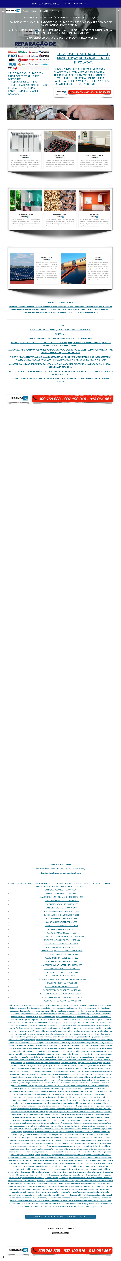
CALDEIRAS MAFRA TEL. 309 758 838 (61, 929)
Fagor (89, 312)
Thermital (85, 309)
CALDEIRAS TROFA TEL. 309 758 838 (62, 983)
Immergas (52, 309)
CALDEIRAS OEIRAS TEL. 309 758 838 (61, 947)
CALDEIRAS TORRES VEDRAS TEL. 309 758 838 (62, 1001)
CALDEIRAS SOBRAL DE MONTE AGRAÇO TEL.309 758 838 (62, 979)
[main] (60, 27)
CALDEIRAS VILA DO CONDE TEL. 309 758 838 (62, 990)
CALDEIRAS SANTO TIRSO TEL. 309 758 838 (62, 969)
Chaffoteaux (62, 309)
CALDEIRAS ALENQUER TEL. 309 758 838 (62, 890)
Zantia (77, 309)
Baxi (34, 309)
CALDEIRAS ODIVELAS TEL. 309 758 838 (61, 944)
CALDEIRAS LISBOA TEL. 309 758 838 (61, 919)
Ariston (71, 309)
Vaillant (63, 312)
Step (95, 312)
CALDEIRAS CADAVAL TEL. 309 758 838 (61, 904)
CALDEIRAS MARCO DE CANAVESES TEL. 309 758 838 (62, 936)
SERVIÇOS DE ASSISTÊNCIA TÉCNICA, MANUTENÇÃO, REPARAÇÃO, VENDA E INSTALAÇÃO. (83, 58)
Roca (38, 309)
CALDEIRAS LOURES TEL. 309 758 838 (61, 922)
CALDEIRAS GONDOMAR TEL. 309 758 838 (61, 915)
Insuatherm (39, 312)
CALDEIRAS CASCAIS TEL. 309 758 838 (62, 908)
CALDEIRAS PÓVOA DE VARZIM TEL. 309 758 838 (61, 965)
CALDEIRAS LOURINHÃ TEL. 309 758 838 (61, 926)
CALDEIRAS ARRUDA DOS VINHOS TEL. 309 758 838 (61, 897)
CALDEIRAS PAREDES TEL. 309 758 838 (62, 954)
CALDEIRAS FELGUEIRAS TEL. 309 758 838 (61, 911)
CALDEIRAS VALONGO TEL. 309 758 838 (61, 987)
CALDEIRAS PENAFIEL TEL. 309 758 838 (61, 958)
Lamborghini (100, 309)
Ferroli (31, 312)
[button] (3, 11)
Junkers (44, 309)
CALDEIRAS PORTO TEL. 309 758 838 (61, 961)
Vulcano (28, 309)
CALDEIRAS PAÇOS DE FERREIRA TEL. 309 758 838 (61, 951)
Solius (76, 312)
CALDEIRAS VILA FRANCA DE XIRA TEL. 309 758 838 (61, 994)
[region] (60, 4)
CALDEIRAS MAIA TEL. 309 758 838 (61, 933)
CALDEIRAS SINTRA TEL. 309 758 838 (61, 976)
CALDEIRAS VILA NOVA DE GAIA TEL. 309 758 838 (61, 997)
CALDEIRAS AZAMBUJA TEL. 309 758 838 (62, 901)
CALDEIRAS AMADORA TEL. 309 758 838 (61, 893)
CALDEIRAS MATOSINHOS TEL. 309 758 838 (62, 940)
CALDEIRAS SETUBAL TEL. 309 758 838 (62, 972)
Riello (92, 309)
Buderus (83, 312)
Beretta (55, 312)
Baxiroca (48, 312)
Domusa (70, 312)
